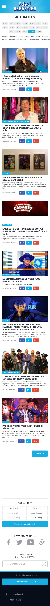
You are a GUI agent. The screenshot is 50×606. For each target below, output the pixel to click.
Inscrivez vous (23, 582)
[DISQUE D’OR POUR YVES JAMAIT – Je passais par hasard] (25, 174)
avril (27, 36)
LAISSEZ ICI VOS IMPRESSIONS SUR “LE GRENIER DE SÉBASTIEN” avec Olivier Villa (22, 128)
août (4, 39)
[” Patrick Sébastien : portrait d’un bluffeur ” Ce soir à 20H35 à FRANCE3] (25, 72)
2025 (11, 23)
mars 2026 (14, 508)
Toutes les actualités (23, 524)
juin (38, 36)
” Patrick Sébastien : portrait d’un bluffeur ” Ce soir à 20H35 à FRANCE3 (22, 77)
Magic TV (11, 600)
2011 (18, 31)
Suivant (39, 454)
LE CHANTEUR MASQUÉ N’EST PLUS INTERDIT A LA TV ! (21, 280)
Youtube (30, 542)
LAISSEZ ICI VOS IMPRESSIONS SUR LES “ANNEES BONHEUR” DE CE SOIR (23, 377)
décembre (45, 39)
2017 (19, 27)
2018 (12, 27)
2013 (45, 27)
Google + (42, 542)
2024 (18, 23)
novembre (34, 39)
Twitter (19, 542)
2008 (39, 31)
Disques (6, 173)
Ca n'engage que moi (11, 121)
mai (32, 36)
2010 (25, 31)
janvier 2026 (13, 513)
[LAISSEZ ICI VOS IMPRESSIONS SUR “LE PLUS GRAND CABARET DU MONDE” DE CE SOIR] (25, 225)
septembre (14, 39)
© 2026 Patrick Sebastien (15, 594)
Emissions (7, 72)
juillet (45, 36)
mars (21, 36)
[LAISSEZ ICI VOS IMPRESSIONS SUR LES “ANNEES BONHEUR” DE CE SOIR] (25, 373)
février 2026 (37, 508)
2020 (45, 23)
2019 (5, 27)
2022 (32, 23)
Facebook (8, 542)
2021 (38, 23)
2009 (32, 31)
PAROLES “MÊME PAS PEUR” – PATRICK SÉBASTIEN (22, 427)
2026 (5, 23)
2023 (25, 23)
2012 (11, 31)
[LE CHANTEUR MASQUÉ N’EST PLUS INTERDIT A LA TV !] (25, 275)
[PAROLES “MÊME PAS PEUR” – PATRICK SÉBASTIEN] (25, 422)
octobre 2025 (37, 518)
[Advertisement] (25, 478)
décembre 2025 (37, 513)
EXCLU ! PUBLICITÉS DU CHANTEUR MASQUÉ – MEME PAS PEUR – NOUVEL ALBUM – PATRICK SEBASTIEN (22, 327)
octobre (24, 39)
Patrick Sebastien (25, 6)
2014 (39, 27)
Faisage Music (18, 600)
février (13, 36)
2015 (32, 27)
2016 (25, 27)
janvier (5, 36)
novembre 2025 (14, 518)
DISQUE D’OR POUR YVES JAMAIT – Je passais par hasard (22, 178)
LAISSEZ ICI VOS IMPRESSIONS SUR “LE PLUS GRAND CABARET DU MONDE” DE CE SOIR (24, 231)
